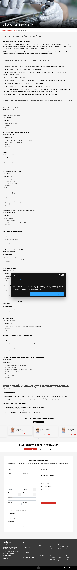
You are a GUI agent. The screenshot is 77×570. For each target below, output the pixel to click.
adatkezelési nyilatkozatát (59, 499)
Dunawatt (41, 555)
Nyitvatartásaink (27, 549)
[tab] (38, 438)
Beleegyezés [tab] (20, 279)
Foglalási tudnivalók (44, 449)
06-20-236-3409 (38, 433)
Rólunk (40, 553)
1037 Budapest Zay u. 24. (28, 545)
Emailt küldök (12, 433)
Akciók (14, 30)
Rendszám (25, 502)
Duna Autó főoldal (6, 30)
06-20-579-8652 (64, 433)
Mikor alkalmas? (11, 487)
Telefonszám (10, 478)
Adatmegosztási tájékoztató (9, 556)
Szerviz (40, 545)
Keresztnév (25, 473)
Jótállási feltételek (7, 558)
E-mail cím (10, 482)
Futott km (10, 502)
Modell (24, 492)
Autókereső (41, 548)
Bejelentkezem (48, 503)
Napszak (25, 487)
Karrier (40, 550)
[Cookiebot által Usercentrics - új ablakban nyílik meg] (59, 275)
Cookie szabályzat (7, 555)
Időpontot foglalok (30, 449)
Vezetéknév (10, 473)
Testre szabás (38, 294)
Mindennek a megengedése (55, 294)
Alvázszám (10, 497)
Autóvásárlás (42, 542)
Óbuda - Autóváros (38, 422)
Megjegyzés (43, 491)
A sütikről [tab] (57, 279)
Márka (9, 492)
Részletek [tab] (38, 279)
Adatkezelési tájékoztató (8, 553)
